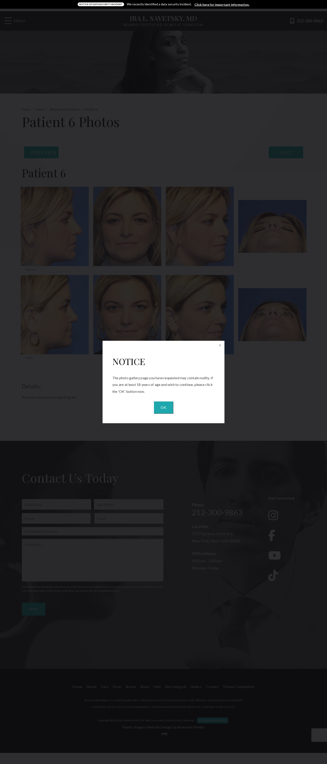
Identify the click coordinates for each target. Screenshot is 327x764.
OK (163, 407)
